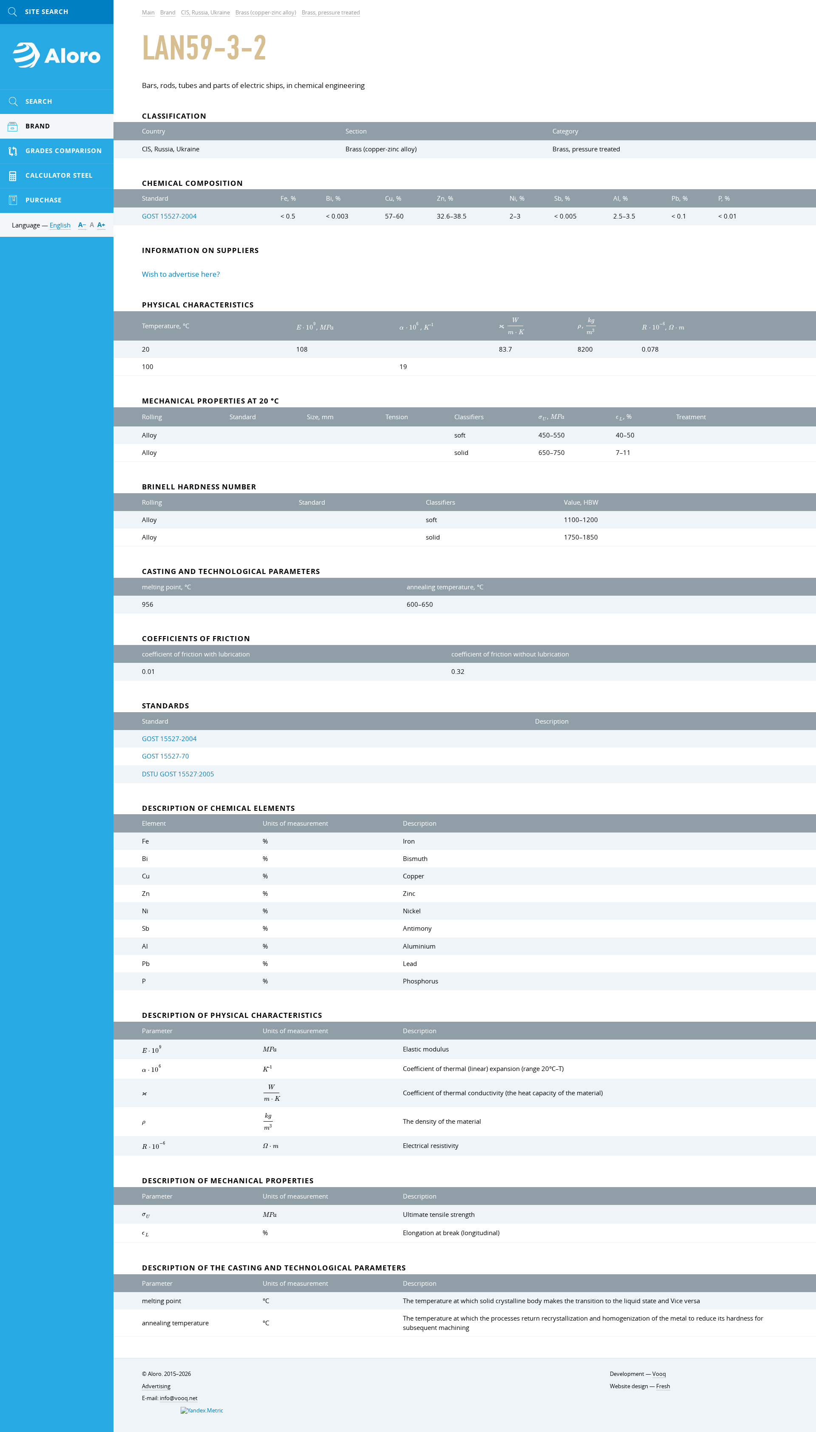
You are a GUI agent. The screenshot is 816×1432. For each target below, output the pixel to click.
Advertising (156, 1386)
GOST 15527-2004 (169, 216)
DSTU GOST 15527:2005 (178, 774)
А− (82, 224)
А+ (101, 224)
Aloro (57, 60)
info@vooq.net (179, 1398)
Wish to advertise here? (181, 274)
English (60, 225)
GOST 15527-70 (165, 756)
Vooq (659, 1374)
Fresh (663, 1386)
